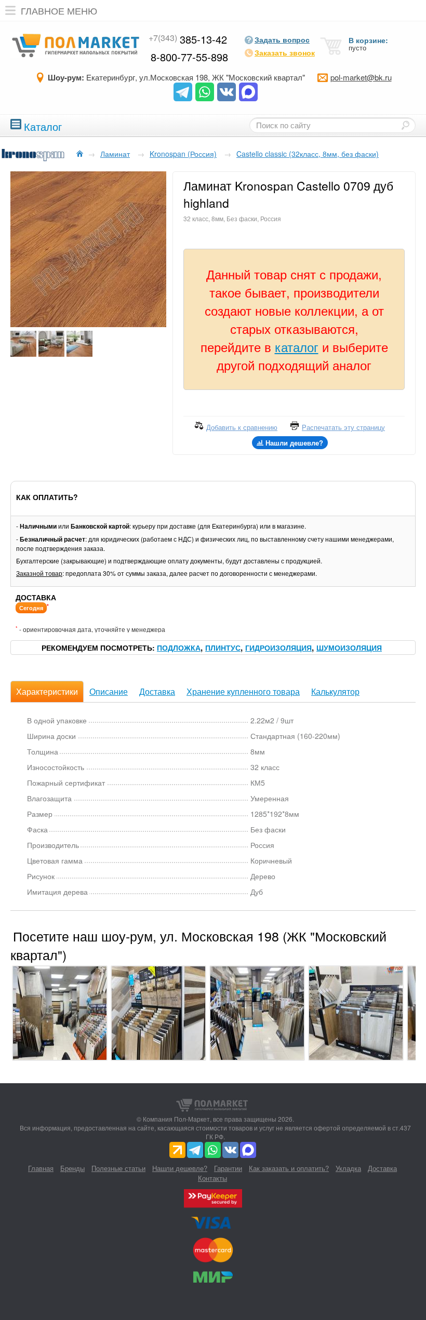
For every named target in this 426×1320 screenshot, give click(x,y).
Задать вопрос (282, 39)
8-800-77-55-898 (189, 56)
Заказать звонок (285, 52)
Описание (108, 691)
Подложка (179, 647)
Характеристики (47, 691)
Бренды (72, 1168)
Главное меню (59, 10)
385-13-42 (188, 39)
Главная (41, 1168)
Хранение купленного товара (243, 691)
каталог (296, 347)
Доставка (157, 691)
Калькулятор (335, 691)
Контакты (212, 1178)
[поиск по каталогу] (405, 125)
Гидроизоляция (278, 647)
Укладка (348, 1168)
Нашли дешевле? (179, 1168)
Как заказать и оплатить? (289, 1168)
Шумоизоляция (349, 647)
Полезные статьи (118, 1168)
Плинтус (223, 647)
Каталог (43, 125)
